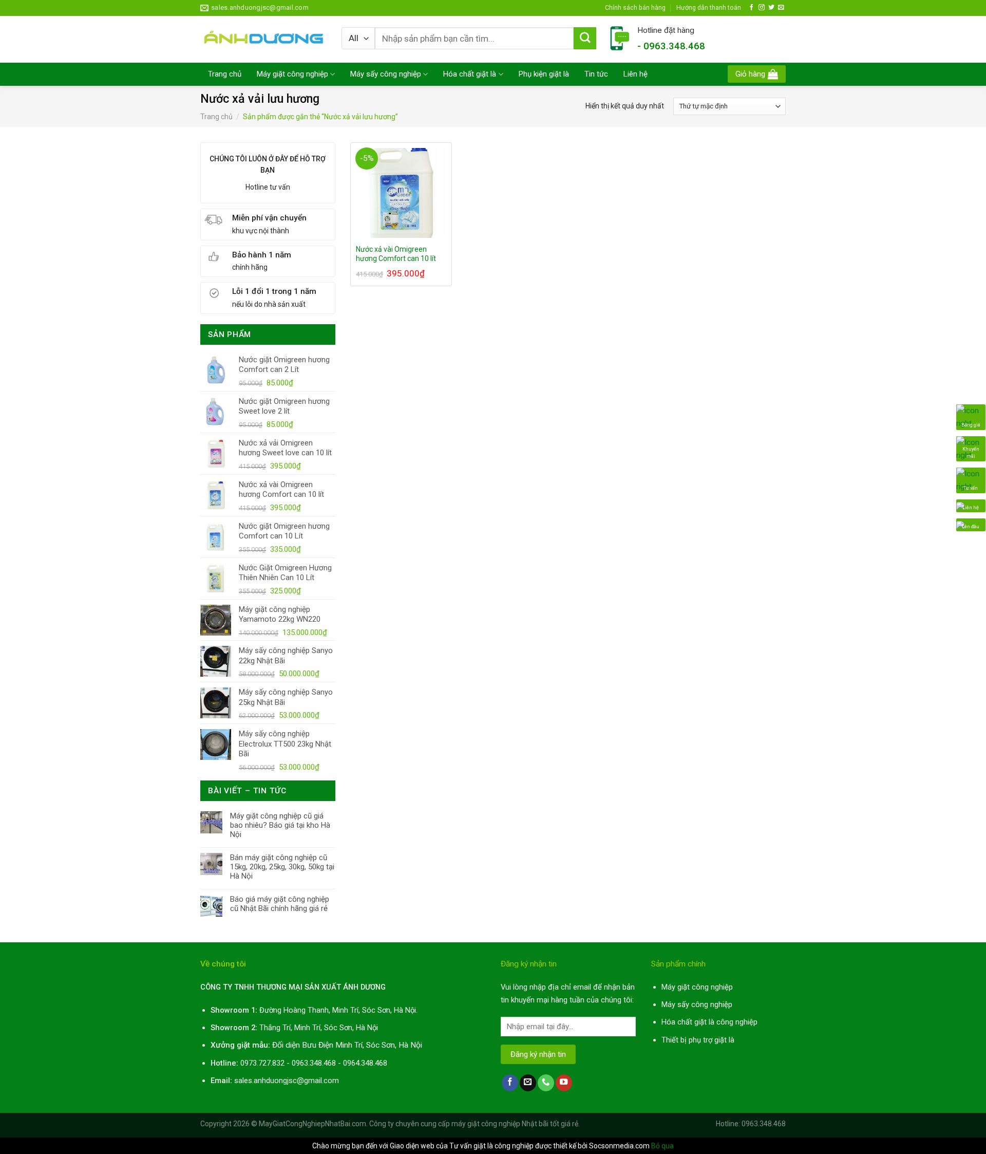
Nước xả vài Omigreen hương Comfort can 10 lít (396, 254)
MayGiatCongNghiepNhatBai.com (312, 1124)
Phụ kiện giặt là (544, 74)
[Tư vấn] (970, 480)
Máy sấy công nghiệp (385, 74)
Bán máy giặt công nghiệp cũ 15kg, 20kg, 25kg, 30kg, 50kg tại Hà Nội (282, 867)
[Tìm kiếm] (585, 38)
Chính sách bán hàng (635, 7)
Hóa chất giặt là (469, 74)
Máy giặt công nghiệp (292, 74)
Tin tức (596, 74)
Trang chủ (224, 74)
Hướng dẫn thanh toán (708, 7)
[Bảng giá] (970, 416)
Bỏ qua (662, 1146)
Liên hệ (635, 74)
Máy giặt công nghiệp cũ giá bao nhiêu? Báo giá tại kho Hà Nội (280, 825)
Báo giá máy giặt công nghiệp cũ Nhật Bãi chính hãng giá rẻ (279, 904)
